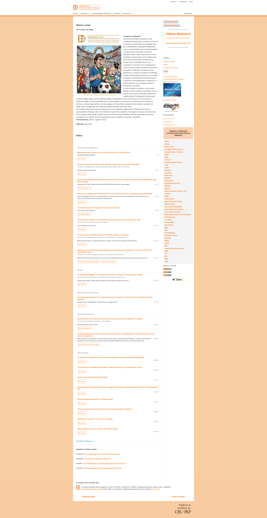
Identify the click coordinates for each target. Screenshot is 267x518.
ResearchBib (169, 222)
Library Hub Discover (172, 183)
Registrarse (183, 2)
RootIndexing (170, 233)
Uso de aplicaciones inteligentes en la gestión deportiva (98, 208)
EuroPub (168, 238)
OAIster (168, 194)
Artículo (82, 159)
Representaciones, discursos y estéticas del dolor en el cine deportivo (103, 152)
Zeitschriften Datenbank (174, 209)
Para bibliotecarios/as (170, 125)
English (165, 65)
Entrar (191, 2)
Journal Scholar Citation (173, 162)
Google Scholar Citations (174, 152)
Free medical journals (173, 212)
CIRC (166, 165)
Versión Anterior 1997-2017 (101, 13)
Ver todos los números (84, 441)
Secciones (84, 13)
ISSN (166, 261)
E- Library (168, 220)
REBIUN (167, 186)
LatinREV (168, 173)
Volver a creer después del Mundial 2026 (92, 377)
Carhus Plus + (170, 199)
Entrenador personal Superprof (173, 79)
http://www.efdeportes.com (91, 489)
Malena (167, 188)
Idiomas (173, 2)
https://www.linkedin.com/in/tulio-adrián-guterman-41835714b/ (104, 463)
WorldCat (168, 170)
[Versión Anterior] (171, 112)
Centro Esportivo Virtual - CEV (176, 191)
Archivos (117, 13)
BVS (166, 256)
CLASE (167, 243)
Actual (75, 13)
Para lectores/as (168, 118)
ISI (166, 254)
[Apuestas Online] (172, 96)
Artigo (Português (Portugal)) (89, 261)
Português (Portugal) (170, 68)
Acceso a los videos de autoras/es (178, 38)
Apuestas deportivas (170, 77)
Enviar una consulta (172, 25)
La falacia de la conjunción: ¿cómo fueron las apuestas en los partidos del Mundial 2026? (110, 357)
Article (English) (85, 188)
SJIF (166, 246)
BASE (166, 157)
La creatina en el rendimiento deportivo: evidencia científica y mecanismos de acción (109, 367)
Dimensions (169, 181)
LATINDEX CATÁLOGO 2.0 (174, 149)
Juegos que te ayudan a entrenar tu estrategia (95, 419)
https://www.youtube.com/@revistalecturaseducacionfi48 (101, 468)
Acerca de (126, 13)
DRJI (166, 228)
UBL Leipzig (169, 225)
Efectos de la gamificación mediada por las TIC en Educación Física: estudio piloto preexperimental (114, 194)
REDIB (167, 144)
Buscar (189, 13)
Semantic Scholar (171, 235)
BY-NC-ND (155, 489)
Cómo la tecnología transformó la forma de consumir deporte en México (104, 409)
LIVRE (167, 168)
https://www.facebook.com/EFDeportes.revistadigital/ (102, 454)
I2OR (166, 251)
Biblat (167, 241)
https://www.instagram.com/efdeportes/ (97, 459)
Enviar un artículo (171, 21)
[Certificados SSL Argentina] (178, 280)
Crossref (168, 160)
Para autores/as (168, 122)
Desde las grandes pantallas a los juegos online (95, 399)
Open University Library (173, 201)
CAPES (167, 142)
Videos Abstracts (178, 34)
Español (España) (169, 61)
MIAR (167, 155)
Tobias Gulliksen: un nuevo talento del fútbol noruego (97, 429)
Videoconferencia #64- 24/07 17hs (178, 43)
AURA (167, 196)
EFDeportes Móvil (169, 100)
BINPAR (167, 178)
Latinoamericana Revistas (174, 248)
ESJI (166, 230)
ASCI (166, 259)
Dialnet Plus (169, 147)
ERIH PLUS (168, 175)
